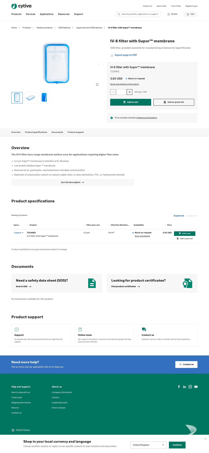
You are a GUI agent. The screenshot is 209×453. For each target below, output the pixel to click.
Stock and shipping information (124, 84)
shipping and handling (147, 118)
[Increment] (129, 92)
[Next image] (99, 64)
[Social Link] (179, 386)
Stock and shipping (142, 236)
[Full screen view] (97, 84)
